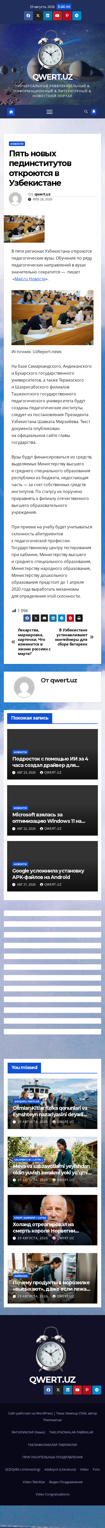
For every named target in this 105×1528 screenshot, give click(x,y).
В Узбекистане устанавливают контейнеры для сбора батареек (71, 637)
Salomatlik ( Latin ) (28, 1159)
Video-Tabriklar (34, 1482)
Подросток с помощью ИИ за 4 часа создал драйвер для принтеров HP (50, 765)
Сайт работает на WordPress (31, 1413)
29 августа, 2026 (33, 1122)
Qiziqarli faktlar (27, 1101)
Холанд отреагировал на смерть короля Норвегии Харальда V (44, 1230)
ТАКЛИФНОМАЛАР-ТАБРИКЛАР (52, 1444)
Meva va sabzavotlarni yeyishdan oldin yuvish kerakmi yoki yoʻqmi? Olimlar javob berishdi (51, 1172)
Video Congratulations (53, 1494)
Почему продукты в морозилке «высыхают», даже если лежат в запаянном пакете (51, 1288)
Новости (16, 144)
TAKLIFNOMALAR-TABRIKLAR (71, 1432)
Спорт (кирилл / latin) (30, 1217)
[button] (86, 111)
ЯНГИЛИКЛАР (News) (28, 1432)
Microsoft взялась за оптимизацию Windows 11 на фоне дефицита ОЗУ (46, 821)
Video (84, 1469)
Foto (96, 1469)
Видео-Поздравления (66, 1482)
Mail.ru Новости (30, 279)
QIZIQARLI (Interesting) (22, 1469)
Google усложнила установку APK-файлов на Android (48, 874)
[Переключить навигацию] (49, 111)
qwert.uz (42, 194)
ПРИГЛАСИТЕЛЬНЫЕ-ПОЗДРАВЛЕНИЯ (52, 1457)
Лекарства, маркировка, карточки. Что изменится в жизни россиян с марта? (34, 642)
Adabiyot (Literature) (60, 1469)
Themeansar (52, 1420)
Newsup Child (75, 1413)
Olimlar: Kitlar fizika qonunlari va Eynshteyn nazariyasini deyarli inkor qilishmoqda (50, 1114)
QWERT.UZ (52, 77)
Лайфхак (21, 1276)
